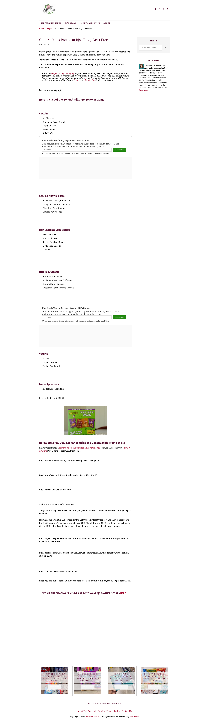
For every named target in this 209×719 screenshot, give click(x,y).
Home (41, 29)
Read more (55, 687)
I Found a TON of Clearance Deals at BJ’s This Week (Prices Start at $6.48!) (121, 677)
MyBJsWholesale (93, 717)
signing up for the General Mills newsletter (79, 448)
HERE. (123, 593)
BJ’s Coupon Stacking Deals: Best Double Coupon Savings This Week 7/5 (154, 677)
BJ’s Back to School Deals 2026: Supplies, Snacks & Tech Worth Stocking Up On (88, 677)
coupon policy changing (62, 74)
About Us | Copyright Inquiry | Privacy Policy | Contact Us (104, 711)
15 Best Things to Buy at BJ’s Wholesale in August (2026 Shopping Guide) (54, 677)
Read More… (144, 90)
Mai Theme (134, 717)
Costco (76, 80)
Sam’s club (90, 80)
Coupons (49, 29)
